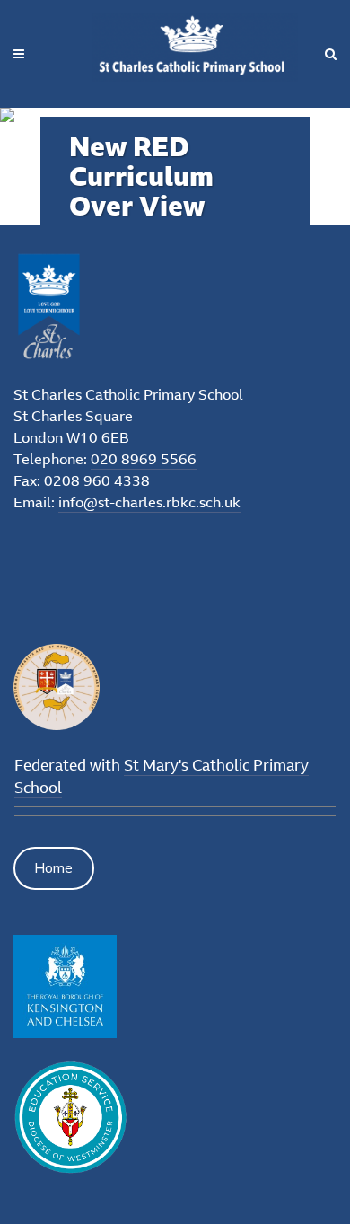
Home (53, 867)
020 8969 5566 (144, 459)
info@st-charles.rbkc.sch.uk (149, 502)
